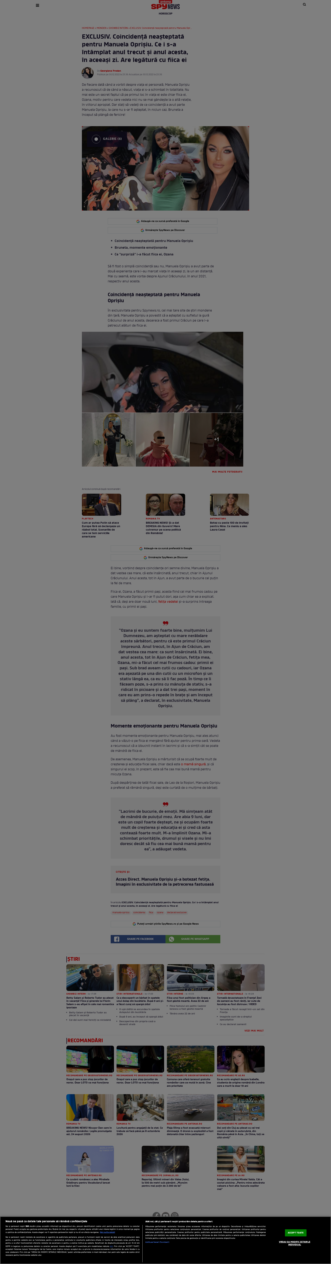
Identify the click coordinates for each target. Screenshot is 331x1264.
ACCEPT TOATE (296, 1233)
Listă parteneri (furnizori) (157, 1242)
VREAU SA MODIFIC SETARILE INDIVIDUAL (294, 1243)
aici (111, 1246)
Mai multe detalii (107, 1232)
